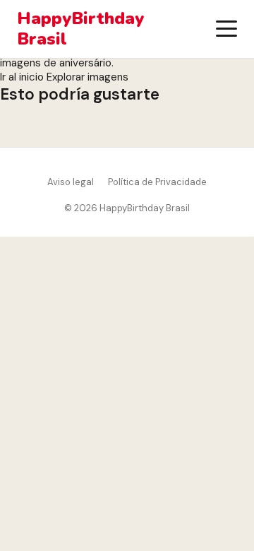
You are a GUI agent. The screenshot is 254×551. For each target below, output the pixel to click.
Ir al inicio (22, 77)
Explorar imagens (87, 77)
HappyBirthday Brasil (80, 28)
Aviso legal (70, 182)
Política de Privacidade (157, 182)
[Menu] (226, 28)
